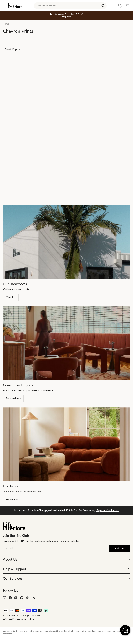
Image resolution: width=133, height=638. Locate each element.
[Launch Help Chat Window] (125, 630)
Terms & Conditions (26, 619)
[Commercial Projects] (66, 343)
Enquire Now (13, 398)
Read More (12, 499)
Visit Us (10, 297)
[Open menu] (5, 5)
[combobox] (70, 5)
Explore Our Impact (107, 510)
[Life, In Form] (66, 444)
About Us (10, 559)
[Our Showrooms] (66, 242)
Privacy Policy (9, 619)
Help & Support (14, 569)
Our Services (13, 578)
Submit (119, 548)
